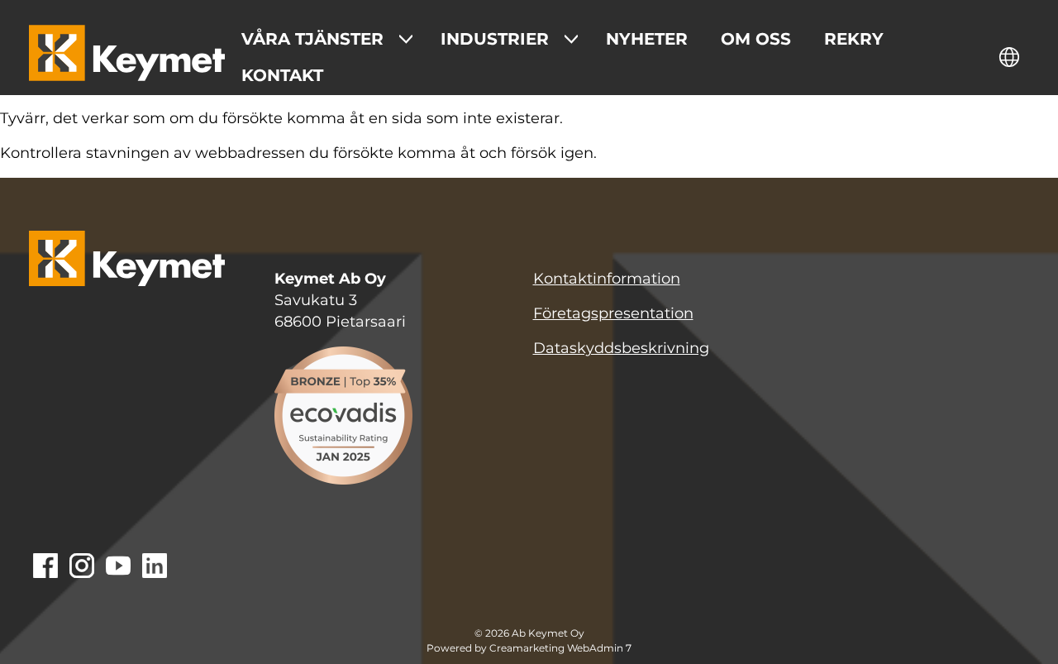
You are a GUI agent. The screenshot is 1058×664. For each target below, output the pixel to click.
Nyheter (647, 39)
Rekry (854, 39)
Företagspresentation (613, 313)
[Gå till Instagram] (81, 567)
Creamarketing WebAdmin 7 (560, 648)
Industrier (495, 39)
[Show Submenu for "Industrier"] (571, 39)
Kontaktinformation (606, 279)
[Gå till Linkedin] (154, 567)
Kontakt (282, 75)
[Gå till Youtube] (118, 567)
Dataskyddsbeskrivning (621, 348)
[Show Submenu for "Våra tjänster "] (406, 39)
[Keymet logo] (127, 57)
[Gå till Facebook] (45, 567)
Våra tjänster (312, 39)
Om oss (756, 39)
